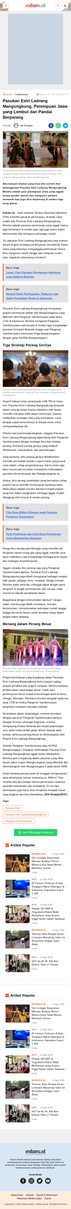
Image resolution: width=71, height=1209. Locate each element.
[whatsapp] (58, 125)
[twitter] (65, 125)
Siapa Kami (17, 1195)
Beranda (7, 94)
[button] (65, 5)
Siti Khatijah (26, 125)
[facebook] (51, 125)
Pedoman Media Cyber (29, 1198)
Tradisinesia (21, 94)
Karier (48, 1198)
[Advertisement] (35, 49)
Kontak (30, 1195)
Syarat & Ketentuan (47, 1195)
